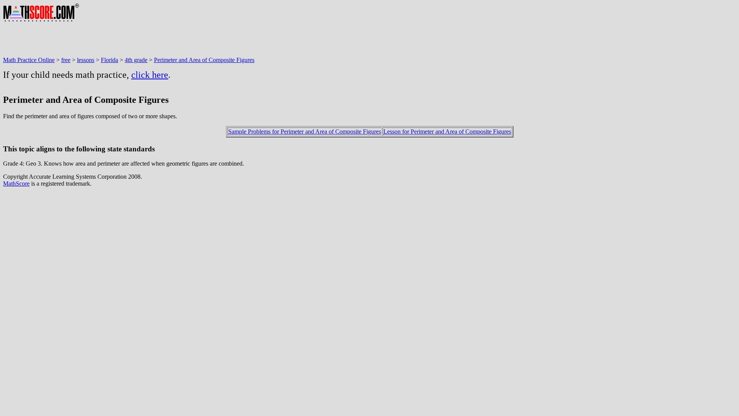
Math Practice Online (29, 60)
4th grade (136, 60)
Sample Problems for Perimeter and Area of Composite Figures (304, 131)
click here (149, 75)
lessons (85, 60)
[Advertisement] (143, 39)
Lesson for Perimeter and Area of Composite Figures (447, 131)
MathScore (16, 183)
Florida (109, 60)
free (65, 60)
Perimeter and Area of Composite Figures (204, 60)
